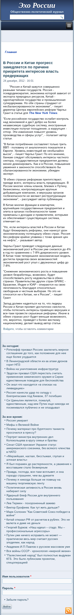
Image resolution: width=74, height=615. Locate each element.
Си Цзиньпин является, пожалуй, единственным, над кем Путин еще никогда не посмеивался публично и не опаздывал (37, 404)
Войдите (8, 328)
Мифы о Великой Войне (22, 424)
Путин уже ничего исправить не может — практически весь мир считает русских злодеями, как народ (34, 539)
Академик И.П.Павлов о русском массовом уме (38, 546)
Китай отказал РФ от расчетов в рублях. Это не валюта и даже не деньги (38, 521)
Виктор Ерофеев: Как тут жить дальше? (32, 507)
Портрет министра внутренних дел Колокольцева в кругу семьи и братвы (31, 438)
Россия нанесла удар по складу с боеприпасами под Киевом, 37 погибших (34, 394)
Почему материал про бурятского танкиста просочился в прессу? (35, 430)
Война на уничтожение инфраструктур (32, 369)
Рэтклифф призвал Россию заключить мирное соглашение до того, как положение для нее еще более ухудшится (37, 353)
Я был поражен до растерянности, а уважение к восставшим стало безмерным (38, 465)
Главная (11, 52)
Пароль (8, 588)
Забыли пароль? (17, 599)
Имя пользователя (16, 576)
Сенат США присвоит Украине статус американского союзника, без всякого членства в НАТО (38, 448)
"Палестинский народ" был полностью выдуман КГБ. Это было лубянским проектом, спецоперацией (38, 559)
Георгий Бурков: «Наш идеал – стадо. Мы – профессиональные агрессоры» (35, 529)
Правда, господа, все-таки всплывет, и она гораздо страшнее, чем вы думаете (35, 473)
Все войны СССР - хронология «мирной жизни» (38, 551)
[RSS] (68, 610)
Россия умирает (17, 420)
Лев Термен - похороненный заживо (30, 503)
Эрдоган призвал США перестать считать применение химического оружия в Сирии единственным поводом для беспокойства (35, 377)
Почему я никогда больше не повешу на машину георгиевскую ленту (33, 481)
